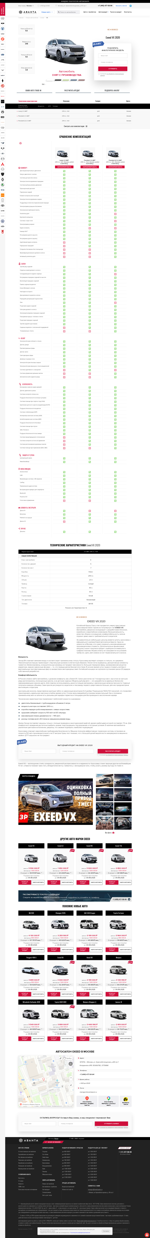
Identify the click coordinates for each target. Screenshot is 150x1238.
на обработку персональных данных (117, 755)
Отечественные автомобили (27, 1151)
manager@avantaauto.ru (88, 1092)
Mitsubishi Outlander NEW (31, 1002)
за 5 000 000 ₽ (92, 1177)
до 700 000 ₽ (66, 1160)
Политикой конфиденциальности (80, 1232)
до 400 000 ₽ (66, 1151)
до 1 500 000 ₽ (66, 1171)
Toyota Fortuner (118, 913)
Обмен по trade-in (67, 1189)
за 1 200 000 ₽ (92, 1157)
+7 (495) (125, 1152)
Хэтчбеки (45, 1154)
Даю (112, 1127)
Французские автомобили (26, 1168)
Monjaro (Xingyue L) (89, 1002)
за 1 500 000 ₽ (92, 1166)
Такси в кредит (116, 12)
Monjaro (118, 957)
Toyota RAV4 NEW (60, 1002)
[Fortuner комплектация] (118, 924)
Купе (43, 1168)
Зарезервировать (64, 167)
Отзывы (20, 1181)
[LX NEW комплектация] (60, 857)
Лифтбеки (45, 1157)
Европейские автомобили (26, 1154)
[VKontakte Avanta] (129, 899)
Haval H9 (90, 957)
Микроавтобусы (47, 1174)
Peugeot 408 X (31, 957)
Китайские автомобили (25, 1157)
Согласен (106, 1231)
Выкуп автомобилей (68, 1186)
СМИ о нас (21, 1186)
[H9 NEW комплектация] (89, 969)
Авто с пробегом (89, 12)
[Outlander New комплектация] (31, 1013)
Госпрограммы (46, 1192)
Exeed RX (90, 845)
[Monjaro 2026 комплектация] (89, 1013)
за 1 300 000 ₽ (92, 1160)
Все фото (108, 832)
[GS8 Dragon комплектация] (89, 924)
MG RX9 (31, 913)
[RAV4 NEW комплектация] (60, 1013)
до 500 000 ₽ (66, 1154)
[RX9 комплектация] (31, 924)
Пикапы (44, 1171)
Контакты (128, 12)
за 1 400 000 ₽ (92, 1163)
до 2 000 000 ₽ (66, 1174)
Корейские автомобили (25, 1163)
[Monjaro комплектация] (118, 969)
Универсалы (46, 1160)
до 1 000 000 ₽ (66, 1168)
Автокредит (103, 12)
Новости (20, 1184)
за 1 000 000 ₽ (92, 1151)
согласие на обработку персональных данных (114, 1127)
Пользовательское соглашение (27, 1189)
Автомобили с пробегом (49, 1186)
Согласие (114, 755)
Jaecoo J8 (118, 1002)
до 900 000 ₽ (66, 1166)
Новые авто (45, 12)
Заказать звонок (121, 6)
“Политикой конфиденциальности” (86, 1221)
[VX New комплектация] (31, 857)
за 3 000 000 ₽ (92, 1174)
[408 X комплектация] (31, 969)
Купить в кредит (25, 882)
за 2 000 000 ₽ (92, 1168)
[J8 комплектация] (118, 1013)
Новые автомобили (48, 1184)
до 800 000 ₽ (66, 1163)
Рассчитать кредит (113, 751)
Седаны (44, 1151)
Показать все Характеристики (75, 608)
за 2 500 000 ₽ (92, 1171)
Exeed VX (31, 845)
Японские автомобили (25, 1160)
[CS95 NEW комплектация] (60, 924)
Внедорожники (47, 1166)
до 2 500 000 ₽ (66, 1177)
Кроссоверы (46, 1163)
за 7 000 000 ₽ (92, 1180)
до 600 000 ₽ (66, 1157)
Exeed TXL (118, 845)
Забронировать (38, 882)
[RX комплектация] (89, 857)
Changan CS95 (60, 913)
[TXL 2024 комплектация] (118, 857)
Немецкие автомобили (25, 1166)
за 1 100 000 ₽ (92, 1154)
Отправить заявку (111, 1124)
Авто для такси (47, 1195)
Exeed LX (60, 845)
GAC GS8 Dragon (89, 913)
